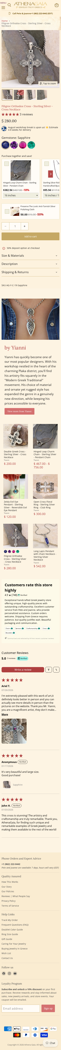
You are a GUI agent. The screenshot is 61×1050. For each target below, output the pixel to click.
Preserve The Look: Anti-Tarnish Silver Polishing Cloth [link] (37, 208)
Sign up (48, 1008)
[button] (7, 95)
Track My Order (10, 920)
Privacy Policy (8, 900)
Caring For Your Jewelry (14, 943)
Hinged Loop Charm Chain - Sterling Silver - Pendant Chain (45, 454)
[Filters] (48, 670)
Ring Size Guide (10, 934)
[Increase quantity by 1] (25, 226)
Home (5, 21)
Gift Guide (7, 939)
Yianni (6, 460)
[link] (20, 170)
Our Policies (8, 891)
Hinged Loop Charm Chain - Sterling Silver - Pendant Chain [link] (19, 184)
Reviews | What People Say (16, 896)
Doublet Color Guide (12, 929)
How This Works (10, 881)
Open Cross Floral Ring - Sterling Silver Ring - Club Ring (44, 504)
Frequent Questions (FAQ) (15, 924)
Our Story (7, 886)
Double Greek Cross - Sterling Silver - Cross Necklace (15, 454)
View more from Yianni (19, 411)
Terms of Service (10, 905)
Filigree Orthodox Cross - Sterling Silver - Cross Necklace (15, 558)
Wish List (6, 953)
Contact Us (7, 958)
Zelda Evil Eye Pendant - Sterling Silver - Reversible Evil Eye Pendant (15, 506)
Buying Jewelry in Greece (15, 948)
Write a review (23, 669)
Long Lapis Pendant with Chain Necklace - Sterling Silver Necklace (45, 555)
